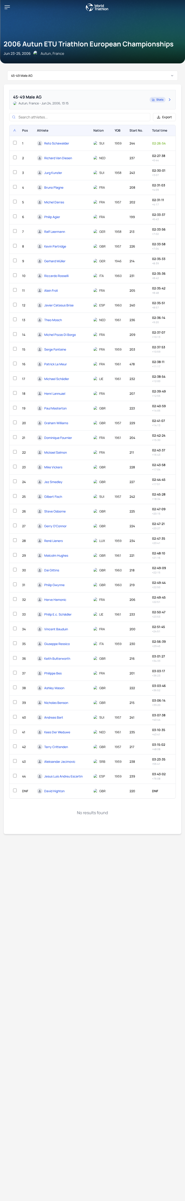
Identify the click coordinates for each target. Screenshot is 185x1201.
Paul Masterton (55, 408)
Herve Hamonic (55, 599)
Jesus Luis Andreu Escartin (63, 776)
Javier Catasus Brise (59, 305)
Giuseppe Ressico (57, 644)
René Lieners (53, 541)
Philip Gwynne (54, 585)
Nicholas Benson (56, 702)
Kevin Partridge (55, 246)
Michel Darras (54, 202)
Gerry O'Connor (55, 526)
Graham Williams (56, 423)
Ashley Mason (54, 688)
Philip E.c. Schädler (58, 614)
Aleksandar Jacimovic (59, 761)
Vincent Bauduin (56, 629)
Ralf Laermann (54, 231)
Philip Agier (52, 217)
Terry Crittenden (56, 747)
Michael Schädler (56, 379)
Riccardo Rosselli (56, 276)
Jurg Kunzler (53, 173)
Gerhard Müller (54, 261)
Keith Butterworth (57, 658)
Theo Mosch (53, 320)
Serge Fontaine (55, 349)
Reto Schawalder (56, 143)
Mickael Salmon (55, 452)
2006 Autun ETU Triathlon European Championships (88, 43)
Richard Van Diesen (58, 158)
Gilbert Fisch (53, 496)
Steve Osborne (55, 511)
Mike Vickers (53, 467)
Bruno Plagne (53, 187)
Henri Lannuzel (54, 393)
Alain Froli (51, 290)
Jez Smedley (53, 482)
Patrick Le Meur (55, 364)
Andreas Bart (53, 717)
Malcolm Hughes (56, 555)
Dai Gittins (51, 570)
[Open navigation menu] (7, 7)
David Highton (54, 791)
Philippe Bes (53, 673)
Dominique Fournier (58, 438)
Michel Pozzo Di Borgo (60, 334)
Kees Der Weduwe (57, 732)
